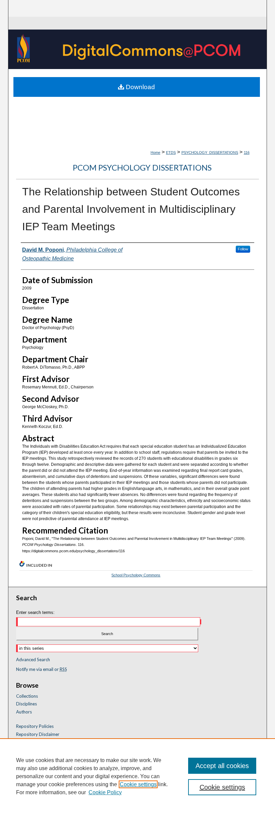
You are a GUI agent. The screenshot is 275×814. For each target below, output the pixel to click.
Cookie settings (138, 784)
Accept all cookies (222, 765)
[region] (137, 776)
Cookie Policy (105, 792)
